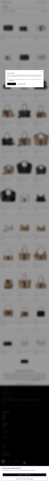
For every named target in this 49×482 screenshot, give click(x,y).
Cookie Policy (11, 80)
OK (11, 83)
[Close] (24, 462)
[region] (24, 78)
